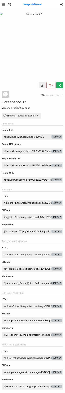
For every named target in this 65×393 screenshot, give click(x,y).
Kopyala (57, 137)
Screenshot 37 (14, 102)
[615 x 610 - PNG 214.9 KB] (42, 85)
